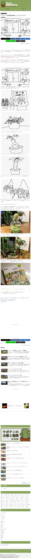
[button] (20, 41)
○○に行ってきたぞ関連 (4, 13)
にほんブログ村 (3, 301)
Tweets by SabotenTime (4, 544)
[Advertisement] (15, 46)
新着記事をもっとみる (26, 482)
